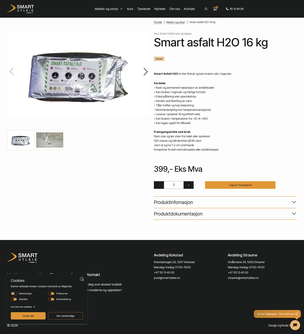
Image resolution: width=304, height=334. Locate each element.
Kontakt (189, 9)
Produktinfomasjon (173, 202)
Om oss (174, 9)
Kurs (130, 9)
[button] (145, 71)
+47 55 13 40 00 (164, 272)
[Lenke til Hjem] (40, 258)
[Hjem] (20, 9)
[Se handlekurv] (215, 9)
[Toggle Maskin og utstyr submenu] (121, 9)
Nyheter (160, 9)
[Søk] (206, 9)
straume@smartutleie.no (243, 277)
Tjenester (144, 9)
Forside (158, 22)
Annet (159, 58)
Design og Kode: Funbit (282, 325)
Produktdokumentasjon (178, 214)
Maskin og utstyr (106, 9)
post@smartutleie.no (167, 277)
